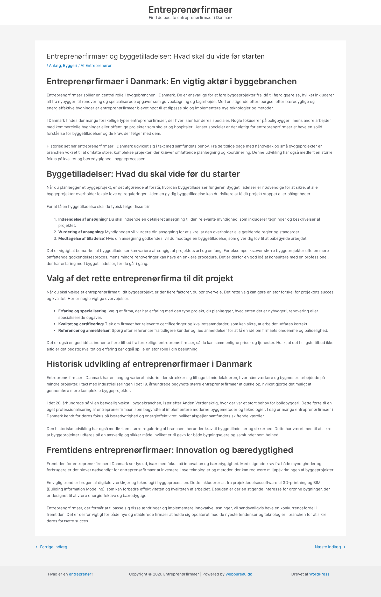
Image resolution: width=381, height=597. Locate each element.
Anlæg (55, 65)
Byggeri (70, 65)
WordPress (319, 574)
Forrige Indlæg (51, 547)
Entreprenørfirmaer (190, 9)
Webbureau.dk (238, 574)
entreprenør (80, 574)
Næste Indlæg (330, 547)
